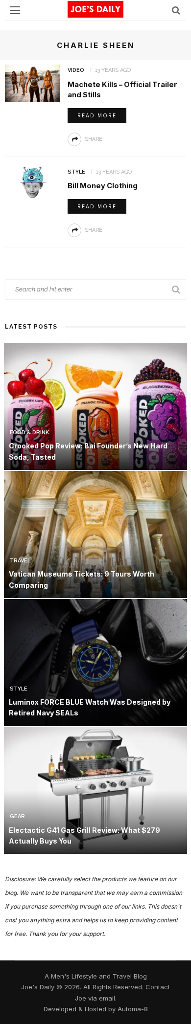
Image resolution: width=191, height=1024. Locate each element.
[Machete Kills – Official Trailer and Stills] (32, 82)
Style (76, 172)
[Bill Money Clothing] (32, 182)
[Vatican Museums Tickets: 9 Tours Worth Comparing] (95, 534)
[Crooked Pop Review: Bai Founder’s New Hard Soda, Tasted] (95, 406)
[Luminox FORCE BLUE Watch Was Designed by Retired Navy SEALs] (95, 662)
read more (97, 115)
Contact (157, 987)
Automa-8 (133, 1009)
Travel (20, 560)
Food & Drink (29, 432)
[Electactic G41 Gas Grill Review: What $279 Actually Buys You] (95, 789)
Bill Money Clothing (103, 185)
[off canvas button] (15, 10)
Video (76, 70)
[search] (176, 10)
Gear (17, 816)
